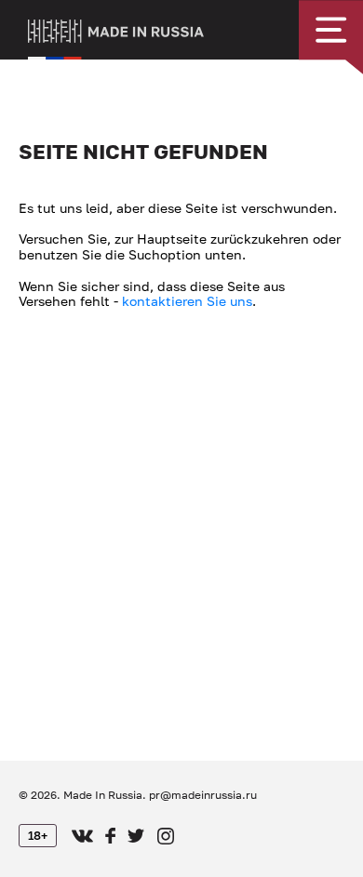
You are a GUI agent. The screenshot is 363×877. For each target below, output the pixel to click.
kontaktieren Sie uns (187, 301)
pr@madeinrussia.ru (203, 795)
